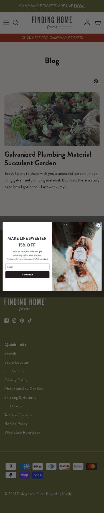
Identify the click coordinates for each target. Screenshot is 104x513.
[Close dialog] (98, 225)
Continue (27, 274)
